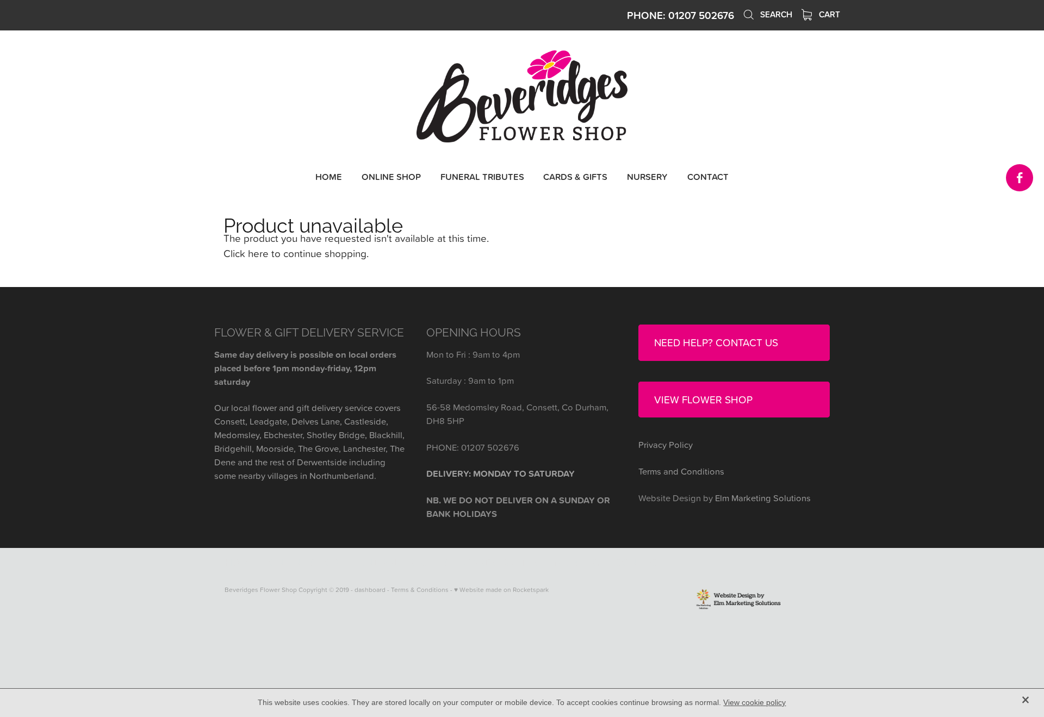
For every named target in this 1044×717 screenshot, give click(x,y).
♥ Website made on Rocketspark (501, 589)
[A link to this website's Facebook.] (1019, 177)
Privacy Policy (665, 444)
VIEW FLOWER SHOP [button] (703, 399)
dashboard (370, 589)
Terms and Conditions (681, 471)
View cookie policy (754, 702)
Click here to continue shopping (294, 253)
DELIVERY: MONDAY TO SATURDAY (500, 473)
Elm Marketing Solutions (763, 497)
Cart (828, 14)
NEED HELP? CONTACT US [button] (716, 342)
